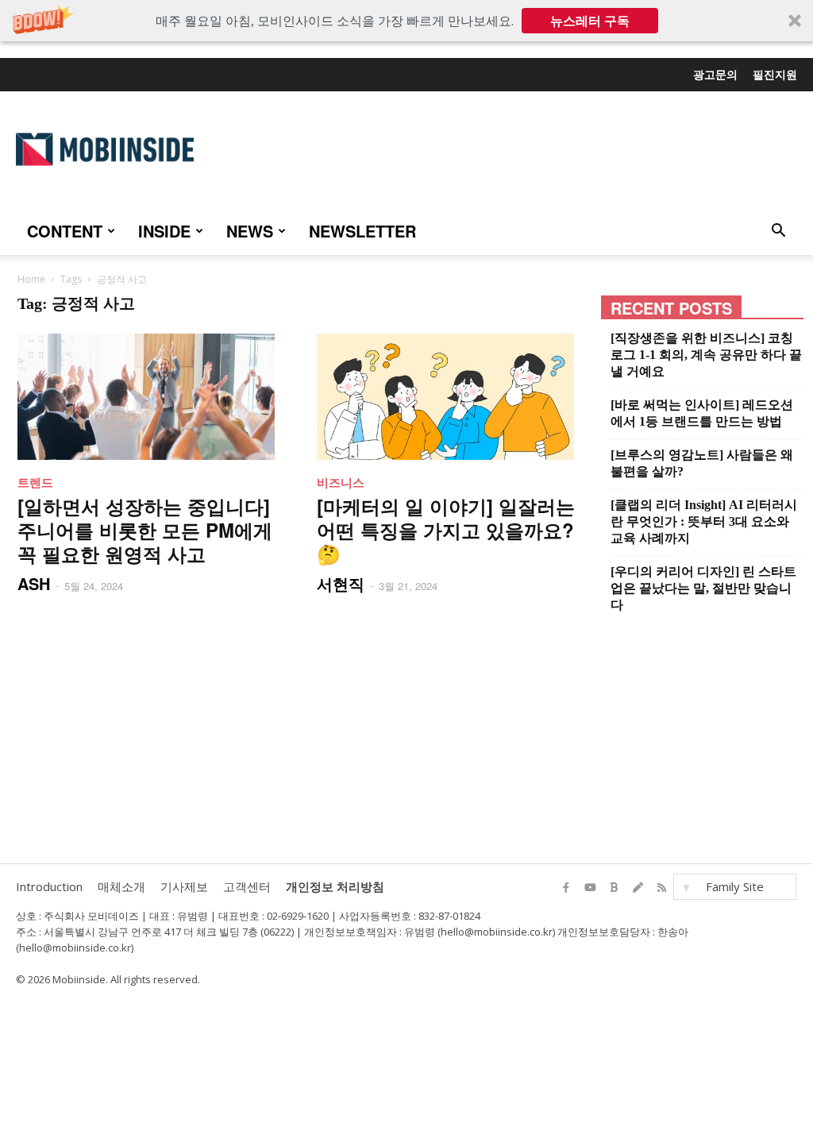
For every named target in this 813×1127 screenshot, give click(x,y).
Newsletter (362, 230)
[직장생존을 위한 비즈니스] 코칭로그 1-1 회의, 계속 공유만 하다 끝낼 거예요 (706, 354)
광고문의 (715, 74)
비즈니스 (340, 482)
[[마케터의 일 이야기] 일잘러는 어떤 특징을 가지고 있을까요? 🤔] (450, 397)
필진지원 (775, 74)
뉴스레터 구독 (590, 20)
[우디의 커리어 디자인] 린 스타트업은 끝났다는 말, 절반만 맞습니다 (703, 588)
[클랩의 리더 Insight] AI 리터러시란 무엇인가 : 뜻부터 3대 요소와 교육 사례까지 (704, 521)
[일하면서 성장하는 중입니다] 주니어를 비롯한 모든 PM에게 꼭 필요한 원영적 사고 (144, 529)
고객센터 (247, 886)
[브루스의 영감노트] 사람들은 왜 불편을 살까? (702, 463)
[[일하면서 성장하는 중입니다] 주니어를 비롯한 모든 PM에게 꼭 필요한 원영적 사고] (151, 397)
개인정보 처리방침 (335, 886)
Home (31, 279)
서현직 (340, 583)
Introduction (49, 886)
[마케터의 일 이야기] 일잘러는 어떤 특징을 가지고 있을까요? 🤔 (446, 529)
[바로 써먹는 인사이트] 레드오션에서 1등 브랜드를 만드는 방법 (702, 413)
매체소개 (121, 886)
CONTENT (64, 230)
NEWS (249, 230)
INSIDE (164, 230)
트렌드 (35, 482)
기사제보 (184, 886)
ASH (33, 583)
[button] (406, 20)
